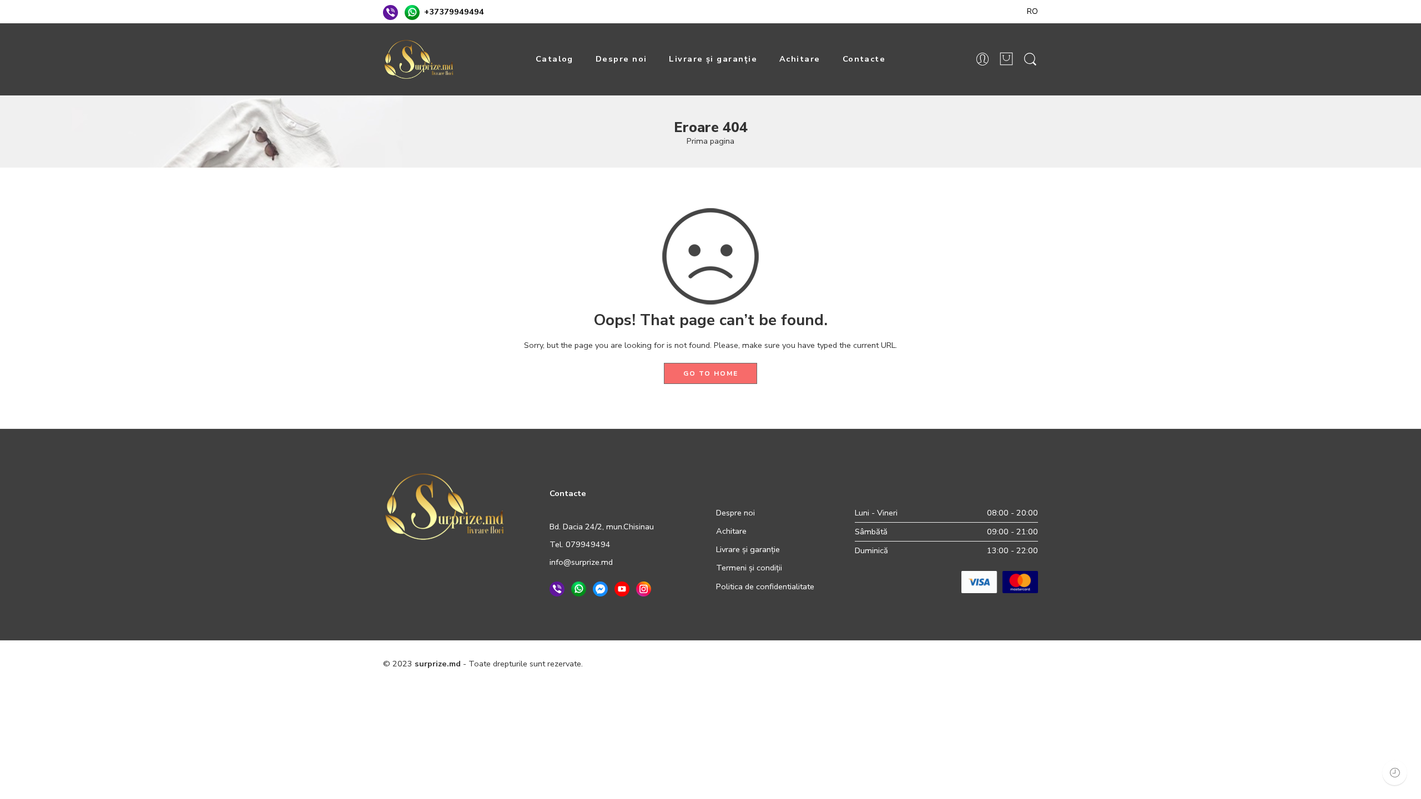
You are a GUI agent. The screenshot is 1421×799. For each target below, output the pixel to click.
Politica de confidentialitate (765, 586)
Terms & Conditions (836, 663)
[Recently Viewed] (1394, 772)
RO (1032, 11)
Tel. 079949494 (580, 544)
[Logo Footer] (444, 505)
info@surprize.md (581, 562)
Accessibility (905, 663)
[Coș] (1006, 59)
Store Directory (965, 663)
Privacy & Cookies (757, 663)
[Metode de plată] (999, 581)
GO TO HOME (710, 373)
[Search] (1030, 59)
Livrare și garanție (713, 58)
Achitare (799, 58)
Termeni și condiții (749, 567)
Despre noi (621, 58)
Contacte (864, 58)
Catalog (554, 58)
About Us (1021, 663)
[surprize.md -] (419, 59)
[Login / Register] (982, 60)
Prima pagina (710, 140)
